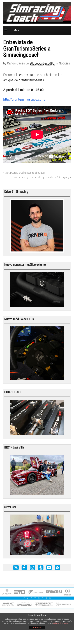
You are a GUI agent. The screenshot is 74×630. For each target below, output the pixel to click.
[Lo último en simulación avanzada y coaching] (38, 21)
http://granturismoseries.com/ (24, 99)
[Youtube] (49, 567)
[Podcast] (40, 567)
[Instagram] (32, 567)
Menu (17, 30)
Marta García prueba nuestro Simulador (24, 172)
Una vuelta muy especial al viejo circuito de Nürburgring (41, 177)
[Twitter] (16, 567)
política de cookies (61, 623)
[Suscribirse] (57, 567)
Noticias (64, 63)
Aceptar (37, 627)
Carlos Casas (16, 63)
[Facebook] (24, 567)
